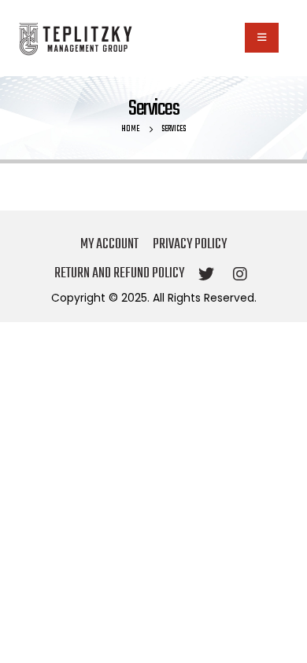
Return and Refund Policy (119, 273)
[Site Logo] (75, 38)
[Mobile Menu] (262, 38)
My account (109, 244)
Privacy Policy (190, 244)
